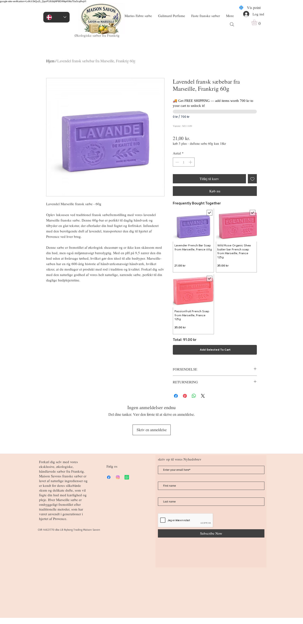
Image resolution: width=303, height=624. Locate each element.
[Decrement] (177, 162)
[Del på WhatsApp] (194, 396)
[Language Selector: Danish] (56, 17)
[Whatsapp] (127, 477)
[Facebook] (109, 477)
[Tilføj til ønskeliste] (252, 178)
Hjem (50, 60)
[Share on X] (203, 396)
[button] (257, 22)
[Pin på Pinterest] (185, 396)
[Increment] (191, 162)
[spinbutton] (184, 162)
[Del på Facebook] (176, 396)
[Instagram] (118, 477)
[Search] (232, 24)
